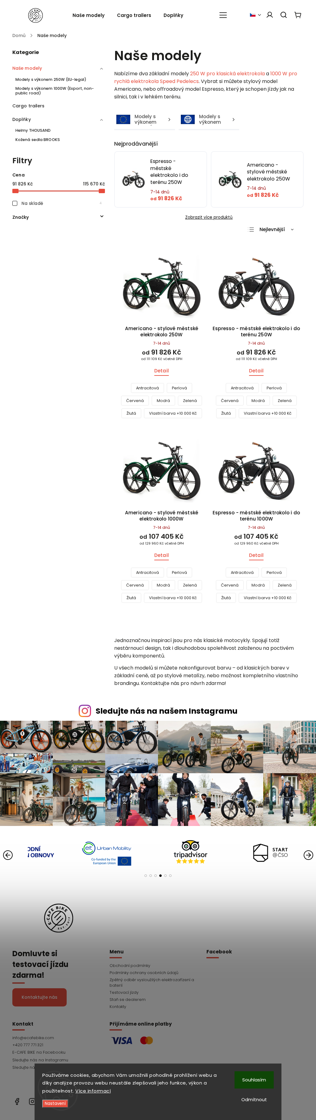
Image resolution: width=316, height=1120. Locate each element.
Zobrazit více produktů (209, 217)
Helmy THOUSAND (33, 130)
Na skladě (62, 203)
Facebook (58, 1052)
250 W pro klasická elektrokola (227, 73)
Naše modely (27, 68)
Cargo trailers (28, 106)
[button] (145, 875)
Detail (161, 370)
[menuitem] (92, 15)
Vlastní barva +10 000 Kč (173, 413)
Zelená (190, 400)
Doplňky (21, 119)
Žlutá (131, 413)
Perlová (179, 388)
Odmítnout (254, 1099)
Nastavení (55, 1103)
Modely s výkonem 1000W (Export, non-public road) (54, 91)
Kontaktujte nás (39, 997)
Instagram (58, 1060)
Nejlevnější (272, 229)
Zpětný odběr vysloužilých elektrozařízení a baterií (152, 982)
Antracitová (147, 388)
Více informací (93, 1091)
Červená (135, 400)
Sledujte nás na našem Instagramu (167, 711)
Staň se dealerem (128, 999)
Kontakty (118, 1006)
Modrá (163, 400)
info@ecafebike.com (33, 1037)
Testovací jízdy (124, 992)
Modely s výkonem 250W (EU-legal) (50, 79)
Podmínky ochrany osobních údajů (144, 972)
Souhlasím (254, 1079)
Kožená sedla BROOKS (37, 139)
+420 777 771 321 (27, 1044)
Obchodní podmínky (130, 965)
